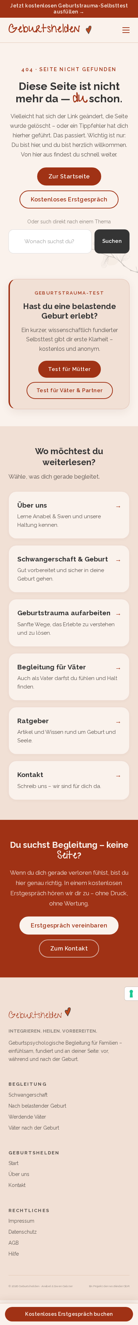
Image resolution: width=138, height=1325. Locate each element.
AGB (13, 1243)
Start (13, 1163)
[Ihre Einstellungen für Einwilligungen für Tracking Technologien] (131, 993)
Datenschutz (22, 1232)
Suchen (112, 241)
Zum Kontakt (69, 948)
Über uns (18, 1174)
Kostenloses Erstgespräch (69, 199)
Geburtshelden (44, 30)
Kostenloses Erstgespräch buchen (69, 1314)
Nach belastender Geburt (37, 1106)
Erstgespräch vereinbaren (69, 925)
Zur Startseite (69, 176)
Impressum (21, 1221)
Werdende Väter (27, 1117)
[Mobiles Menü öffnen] (126, 30)
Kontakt (16, 1185)
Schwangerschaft (27, 1095)
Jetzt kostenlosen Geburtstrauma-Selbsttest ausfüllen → (69, 9)
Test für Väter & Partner (69, 390)
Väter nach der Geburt (33, 1128)
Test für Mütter (69, 369)
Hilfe (13, 1254)
